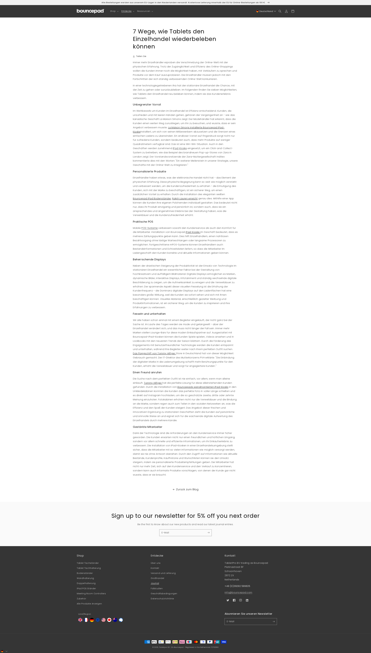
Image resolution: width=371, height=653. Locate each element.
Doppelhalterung (86, 583)
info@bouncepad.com (238, 592)
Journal (155, 583)
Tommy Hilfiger (153, 383)
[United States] (103, 621)
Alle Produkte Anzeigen (89, 603)
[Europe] (98, 621)
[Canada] (109, 621)
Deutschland (266, 11)
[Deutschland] (92, 621)
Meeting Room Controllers (91, 593)
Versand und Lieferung (163, 573)
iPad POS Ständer (86, 588)
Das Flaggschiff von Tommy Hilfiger (154, 353)
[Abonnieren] (208, 532)
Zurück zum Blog (187, 489)
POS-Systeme (149, 228)
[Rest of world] (121, 621)
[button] (114, 11)
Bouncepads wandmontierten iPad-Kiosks (203, 387)
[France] (86, 621)
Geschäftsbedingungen (164, 593)
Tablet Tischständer (88, 563)
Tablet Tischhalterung (89, 568)
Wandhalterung (85, 578)
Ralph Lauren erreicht (185, 198)
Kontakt (155, 568)
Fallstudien (157, 588)
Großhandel (157, 578)
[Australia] (115, 621)
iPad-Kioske (180, 148)
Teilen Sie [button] (141, 56)
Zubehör (81, 598)
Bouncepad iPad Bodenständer (152, 198)
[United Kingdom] (80, 621)
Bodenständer (85, 573)
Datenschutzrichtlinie (162, 598)
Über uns (156, 563)
